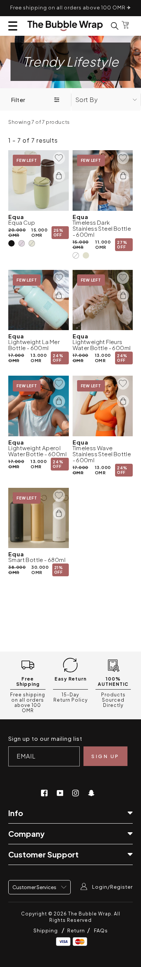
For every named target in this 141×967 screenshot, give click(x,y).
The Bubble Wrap (89, 914)
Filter (18, 99)
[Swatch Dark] (76, 255)
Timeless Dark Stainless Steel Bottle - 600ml (102, 228)
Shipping (45, 930)
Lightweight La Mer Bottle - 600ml (34, 345)
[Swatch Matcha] (32, 243)
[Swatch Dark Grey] (21, 580)
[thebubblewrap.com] (65, 26)
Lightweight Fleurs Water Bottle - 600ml (102, 345)
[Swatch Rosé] (21, 243)
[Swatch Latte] (11, 580)
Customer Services (34, 887)
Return (76, 930)
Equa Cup (21, 222)
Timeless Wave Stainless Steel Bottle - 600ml (102, 454)
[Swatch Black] (11, 243)
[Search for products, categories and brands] (110, 25)
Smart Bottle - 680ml (36, 560)
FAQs (101, 930)
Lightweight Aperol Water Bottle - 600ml (37, 451)
